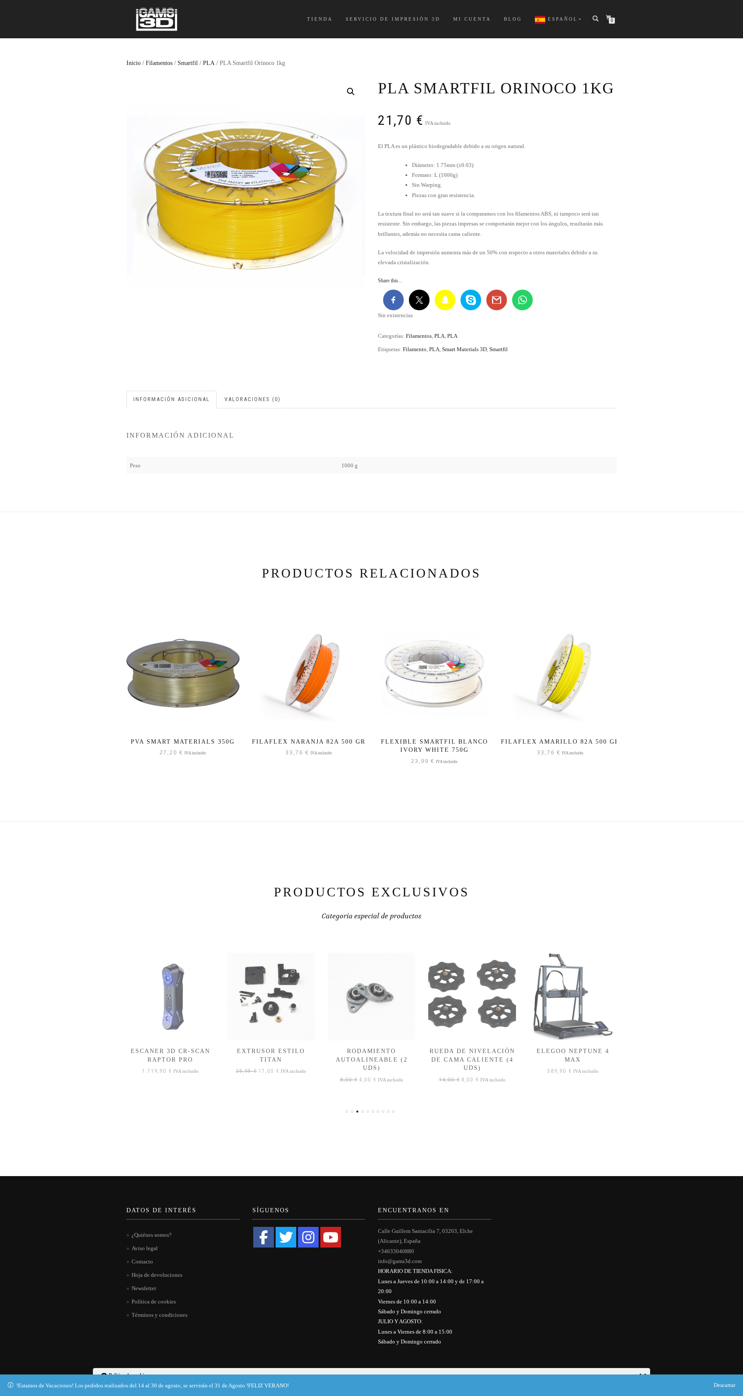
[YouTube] (330, 1237)
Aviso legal (145, 1248)
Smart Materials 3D (464, 349)
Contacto (142, 1261)
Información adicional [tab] (171, 399)
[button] (351, 91)
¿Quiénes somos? (152, 1235)
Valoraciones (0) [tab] (252, 399)
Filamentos (159, 63)
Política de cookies (154, 1301)
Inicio (133, 63)
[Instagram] (308, 1237)
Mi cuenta (472, 19)
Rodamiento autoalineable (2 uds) (372, 1059)
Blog (513, 19)
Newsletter (144, 1288)
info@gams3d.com (400, 1261)
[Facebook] (263, 1237)
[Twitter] (286, 1237)
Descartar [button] (724, 1385)
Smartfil (188, 63)
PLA (209, 63)
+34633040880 (396, 1251)
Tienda (320, 19)
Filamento (415, 349)
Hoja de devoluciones (157, 1275)
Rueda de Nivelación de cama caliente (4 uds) (472, 1059)
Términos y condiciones (159, 1315)
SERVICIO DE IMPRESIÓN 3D (393, 19)
